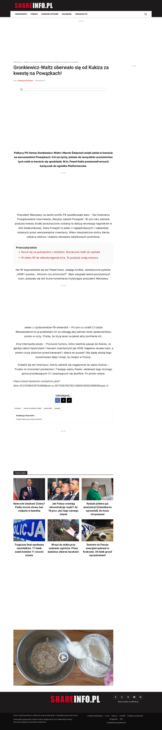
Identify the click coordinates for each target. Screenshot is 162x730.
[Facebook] (57, 400)
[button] (146, 14)
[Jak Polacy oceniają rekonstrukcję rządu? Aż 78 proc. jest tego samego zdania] (63, 489)
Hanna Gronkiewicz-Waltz (32, 408)
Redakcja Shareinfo (25, 80)
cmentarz (17, 408)
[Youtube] (134, 697)
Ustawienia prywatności (116, 723)
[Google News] (140, 697)
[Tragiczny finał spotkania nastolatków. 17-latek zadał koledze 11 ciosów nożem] (29, 530)
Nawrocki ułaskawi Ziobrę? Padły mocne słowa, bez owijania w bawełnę (29, 507)
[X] (63, 400)
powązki (57, 408)
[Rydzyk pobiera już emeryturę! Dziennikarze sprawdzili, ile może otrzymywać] (97, 489)
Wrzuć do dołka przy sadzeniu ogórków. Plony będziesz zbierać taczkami (63, 548)
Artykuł (26, 62)
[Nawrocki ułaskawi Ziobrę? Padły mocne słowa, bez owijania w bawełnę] (29, 489)
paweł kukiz (48, 408)
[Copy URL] (69, 400)
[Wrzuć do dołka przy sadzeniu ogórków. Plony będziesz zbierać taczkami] (63, 530)
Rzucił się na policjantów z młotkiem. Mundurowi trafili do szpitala (60, 252)
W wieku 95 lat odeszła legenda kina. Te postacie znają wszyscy (59, 257)
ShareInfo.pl (17, 62)
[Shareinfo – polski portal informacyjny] (33, 5)
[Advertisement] (81, 40)
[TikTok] (121, 697)
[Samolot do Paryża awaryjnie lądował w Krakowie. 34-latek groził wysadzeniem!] (97, 530)
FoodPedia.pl (133, 702)
